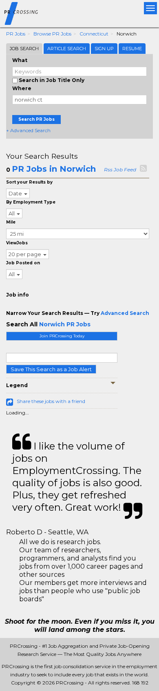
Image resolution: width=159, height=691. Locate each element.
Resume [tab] (132, 48)
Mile (10, 222)
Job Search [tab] (24, 48)
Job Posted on (23, 263)
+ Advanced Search (28, 130)
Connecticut (94, 34)
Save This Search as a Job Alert (51, 369)
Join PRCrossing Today (62, 336)
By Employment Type (30, 202)
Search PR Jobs (36, 119)
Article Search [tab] (66, 48)
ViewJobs (17, 243)
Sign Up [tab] (104, 48)
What (19, 60)
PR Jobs (15, 34)
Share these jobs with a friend (51, 401)
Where (21, 88)
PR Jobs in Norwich (54, 169)
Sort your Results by (29, 182)
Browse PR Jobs (52, 34)
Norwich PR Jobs (65, 324)
